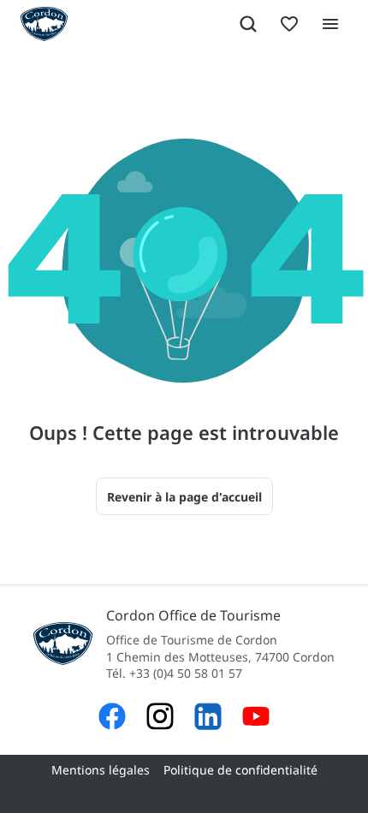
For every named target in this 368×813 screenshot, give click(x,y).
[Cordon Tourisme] (256, 718)
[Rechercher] (248, 24)
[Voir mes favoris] (289, 24)
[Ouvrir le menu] (330, 24)
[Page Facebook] (112, 718)
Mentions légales (100, 770)
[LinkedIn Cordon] (208, 718)
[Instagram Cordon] (160, 718)
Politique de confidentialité (240, 770)
